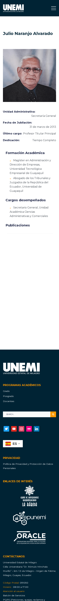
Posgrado (8, 396)
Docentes (8, 401)
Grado (6, 391)
